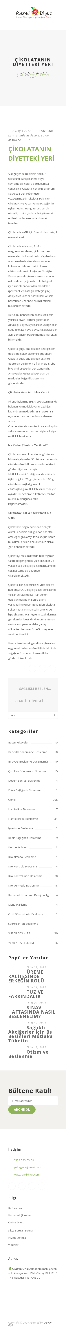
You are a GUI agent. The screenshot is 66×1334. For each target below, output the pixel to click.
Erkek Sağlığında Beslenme (24, 790)
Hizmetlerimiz (17, 1237)
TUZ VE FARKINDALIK (26, 994)
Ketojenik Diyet (18, 847)
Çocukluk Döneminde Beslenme (27, 771)
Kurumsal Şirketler (19, 1215)
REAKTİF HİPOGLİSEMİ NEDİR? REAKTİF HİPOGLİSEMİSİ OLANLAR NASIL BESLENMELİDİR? (31, 701)
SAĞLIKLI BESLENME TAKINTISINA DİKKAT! (35, 688)
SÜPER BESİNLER (19, 933)
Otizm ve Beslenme (28, 1054)
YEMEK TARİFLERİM (21, 942)
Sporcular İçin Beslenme (23, 923)
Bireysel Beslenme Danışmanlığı (28, 761)
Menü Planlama (17, 904)
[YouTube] (31, 1186)
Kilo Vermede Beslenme (23, 885)
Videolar (13, 1245)
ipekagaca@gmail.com (27, 1167)
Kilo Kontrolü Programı (22, 866)
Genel (40, 73)
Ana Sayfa (24, 73)
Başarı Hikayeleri (18, 742)
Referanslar (15, 1208)
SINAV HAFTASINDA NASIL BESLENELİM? (32, 1011)
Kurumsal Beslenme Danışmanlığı (28, 895)
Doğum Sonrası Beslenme (24, 780)
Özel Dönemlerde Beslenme (26, 914)
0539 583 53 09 (24, 1160)
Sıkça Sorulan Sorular (21, 1230)
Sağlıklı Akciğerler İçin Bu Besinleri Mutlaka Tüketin (30, 1034)
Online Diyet (16, 1222)
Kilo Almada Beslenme (22, 857)
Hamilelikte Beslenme (22, 809)
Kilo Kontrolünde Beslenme (25, 876)
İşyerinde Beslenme (20, 828)
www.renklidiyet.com (27, 1174)
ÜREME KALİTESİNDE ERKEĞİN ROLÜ (26, 976)
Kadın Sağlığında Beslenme (24, 838)
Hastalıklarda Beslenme (23, 818)
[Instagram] (12, 1186)
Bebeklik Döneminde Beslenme (27, 752)
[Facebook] (21, 1186)
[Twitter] (41, 1186)
